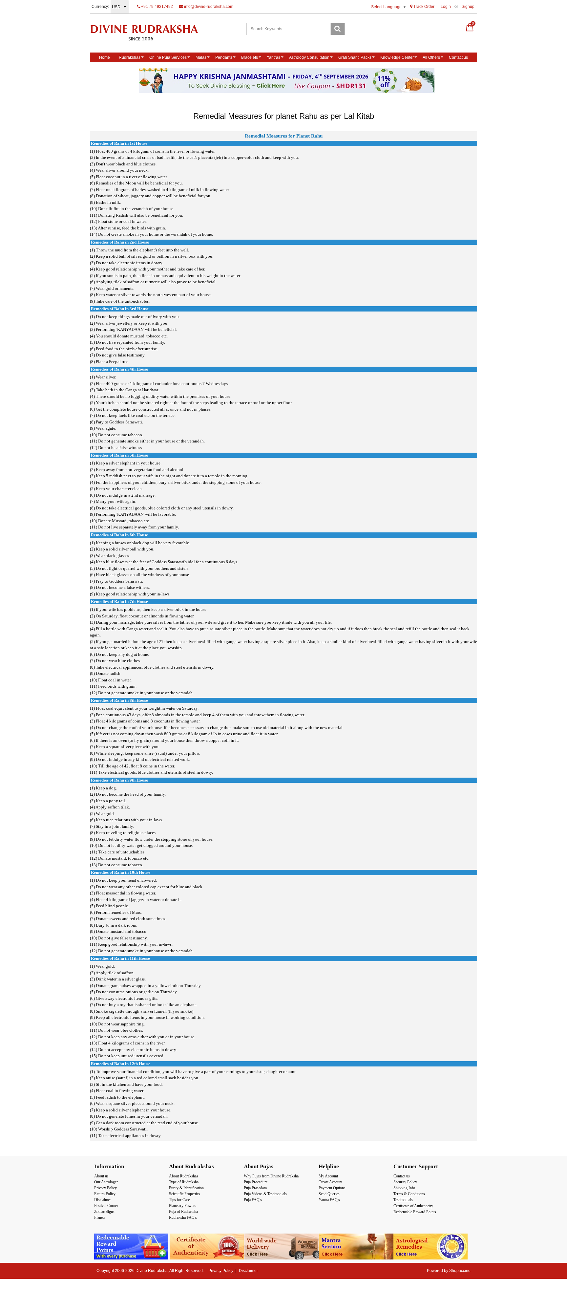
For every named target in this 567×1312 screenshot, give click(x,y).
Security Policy (405, 1182)
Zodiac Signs (104, 1211)
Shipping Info (404, 1188)
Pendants (223, 57)
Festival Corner (106, 1205)
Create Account (330, 1182)
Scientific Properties (184, 1194)
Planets (99, 1217)
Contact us (458, 57)
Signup (468, 6)
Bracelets (249, 57)
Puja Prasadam (255, 1188)
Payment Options (332, 1188)
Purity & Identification (186, 1188)
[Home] (151, 32)
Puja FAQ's (253, 1199)
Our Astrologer (106, 1182)
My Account (328, 1176)
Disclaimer (102, 1199)
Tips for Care (179, 1199)
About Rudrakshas (183, 1176)
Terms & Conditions (409, 1194)
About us (101, 1176)
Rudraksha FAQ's (183, 1217)
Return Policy (105, 1194)
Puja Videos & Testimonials (265, 1194)
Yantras (273, 57)
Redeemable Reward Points (414, 1212)
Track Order (423, 6)
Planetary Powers (182, 1205)
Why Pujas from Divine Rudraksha (271, 1176)
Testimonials (403, 1199)
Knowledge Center (397, 57)
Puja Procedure (255, 1182)
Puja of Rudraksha (183, 1211)
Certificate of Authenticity (413, 1206)
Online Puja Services (168, 57)
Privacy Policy (105, 1188)
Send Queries (329, 1194)
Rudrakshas (129, 57)
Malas (201, 57)
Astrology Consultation (309, 57)
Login (446, 6)
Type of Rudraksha (184, 1182)
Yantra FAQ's (329, 1199)
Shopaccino (460, 1270)
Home (104, 57)
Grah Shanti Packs (354, 57)
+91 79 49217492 (156, 6)
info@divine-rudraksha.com (208, 6)
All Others (431, 57)
